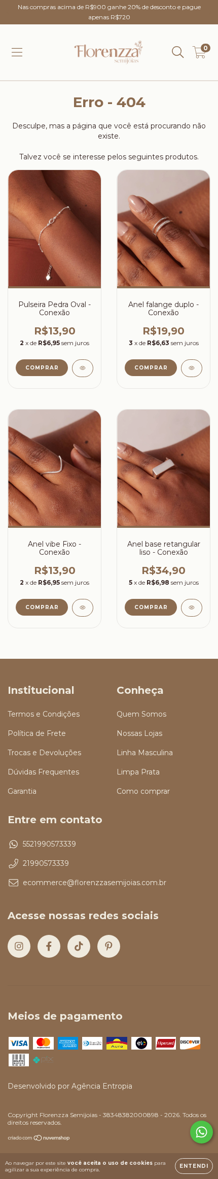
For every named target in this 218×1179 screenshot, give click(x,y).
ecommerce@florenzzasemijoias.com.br (94, 882)
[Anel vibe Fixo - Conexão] (82, 608)
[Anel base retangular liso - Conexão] (191, 608)
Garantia (22, 791)
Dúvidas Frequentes (43, 772)
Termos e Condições (44, 714)
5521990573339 (49, 844)
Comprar (151, 607)
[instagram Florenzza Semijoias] (19, 946)
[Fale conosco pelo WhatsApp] (201, 1132)
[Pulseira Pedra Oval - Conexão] (82, 368)
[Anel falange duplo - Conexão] (191, 368)
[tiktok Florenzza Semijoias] (78, 946)
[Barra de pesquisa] (178, 52)
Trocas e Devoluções (44, 752)
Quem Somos (141, 714)
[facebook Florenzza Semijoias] (49, 946)
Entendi (193, 1166)
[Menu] (17, 52)
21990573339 (46, 863)
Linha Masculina (145, 752)
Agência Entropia (101, 1086)
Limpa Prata (138, 772)
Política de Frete (37, 733)
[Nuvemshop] (39, 1139)
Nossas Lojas (139, 733)
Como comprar (143, 791)
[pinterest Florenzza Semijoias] (108, 946)
